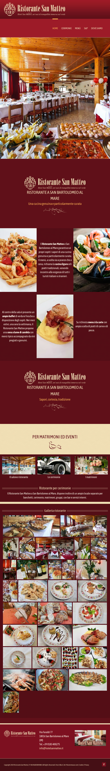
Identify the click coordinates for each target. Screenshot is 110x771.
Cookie (81, 765)
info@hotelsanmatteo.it (51, 748)
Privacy (86, 765)
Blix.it (61, 765)
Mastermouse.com (72, 765)
